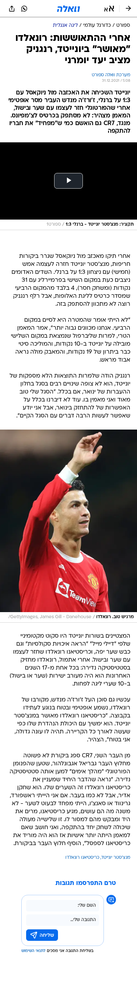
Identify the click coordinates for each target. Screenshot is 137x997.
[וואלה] (68, 8)
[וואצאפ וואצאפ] (24, 8)
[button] (109, 8)
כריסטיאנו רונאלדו (82, 858)
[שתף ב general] (11, 8)
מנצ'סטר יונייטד (115, 858)
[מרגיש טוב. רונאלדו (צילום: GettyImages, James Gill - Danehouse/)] (68, 526)
